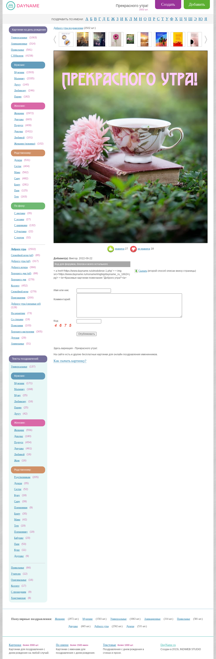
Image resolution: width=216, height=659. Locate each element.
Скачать (143, 270)
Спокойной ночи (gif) (22, 255)
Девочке (18, 131)
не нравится (144, 248)
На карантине (18, 313)
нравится (119, 248)
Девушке (19, 119)
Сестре (17, 166)
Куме (17, 549)
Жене (17, 460)
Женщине (19, 113)
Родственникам (22, 477)
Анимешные (17, 343)
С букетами (20, 231)
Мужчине (19, 72)
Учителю (16, 573)
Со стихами (17, 319)
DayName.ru (168, 645)
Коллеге (15, 285)
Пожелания (17, 325)
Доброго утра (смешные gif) (26, 303)
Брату (17, 184)
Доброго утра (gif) (20, 261)
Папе (16, 190)
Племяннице (20, 507)
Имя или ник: (61, 290)
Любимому (20, 90)
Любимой (19, 137)
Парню (18, 96)
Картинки (15, 645)
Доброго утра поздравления (68, 28)
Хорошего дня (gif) (21, 273)
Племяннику (21, 531)
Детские (15, 337)
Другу (17, 84)
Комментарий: (62, 299)
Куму (17, 495)
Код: (56, 320)
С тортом (19, 237)
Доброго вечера (19, 267)
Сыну (17, 178)
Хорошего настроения (22, 331)
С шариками (20, 225)
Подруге (18, 125)
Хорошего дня (18, 279)
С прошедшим (18, 591)
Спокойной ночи (19, 291)
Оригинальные (18, 579)
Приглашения (18, 297)
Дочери (18, 160)
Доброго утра (101, 626)
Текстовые (109, 645)
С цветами (19, 213)
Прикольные (17, 49)
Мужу (17, 395)
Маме (17, 172)
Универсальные (19, 37)
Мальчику (19, 78)
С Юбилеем (17, 55)
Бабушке (18, 537)
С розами (19, 219)
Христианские (18, 598)
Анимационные (19, 43)
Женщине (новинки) (24, 143)
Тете (16, 196)
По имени (62, 645)
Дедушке (19, 556)
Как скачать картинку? (70, 361)
